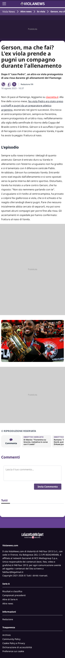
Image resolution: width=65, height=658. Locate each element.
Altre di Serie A (10, 599)
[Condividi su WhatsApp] (3, 84)
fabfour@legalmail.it (12, 572)
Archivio (6, 635)
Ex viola (41, 11)
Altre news (26, 11)
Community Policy (11, 639)
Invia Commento (48, 486)
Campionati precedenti (14, 595)
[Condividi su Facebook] (9, 84)
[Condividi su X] (14, 84)
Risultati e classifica (12, 591)
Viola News (8, 11)
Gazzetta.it (52, 97)
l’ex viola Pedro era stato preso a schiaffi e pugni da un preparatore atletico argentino (32, 105)
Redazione (7, 619)
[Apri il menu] (4, 3)
